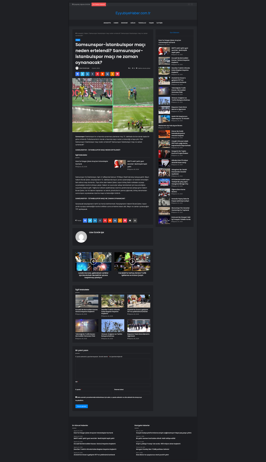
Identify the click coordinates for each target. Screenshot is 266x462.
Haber (116, 23)
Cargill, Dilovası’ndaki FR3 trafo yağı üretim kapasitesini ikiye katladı (181, 143)
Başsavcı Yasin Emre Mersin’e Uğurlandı (138, 335)
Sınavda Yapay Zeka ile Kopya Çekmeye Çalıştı (180, 200)
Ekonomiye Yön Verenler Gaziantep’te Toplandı (181, 209)
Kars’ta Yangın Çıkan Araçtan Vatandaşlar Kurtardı (170, 41)
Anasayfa (107, 23)
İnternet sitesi (119, 389)
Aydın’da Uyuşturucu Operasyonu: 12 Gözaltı (180, 117)
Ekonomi (124, 23)
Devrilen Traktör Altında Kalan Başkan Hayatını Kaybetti (110, 312)
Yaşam (151, 23)
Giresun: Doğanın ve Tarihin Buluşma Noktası (111, 335)
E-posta (78, 389)
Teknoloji (142, 23)
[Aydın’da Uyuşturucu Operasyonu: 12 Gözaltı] (164, 119)
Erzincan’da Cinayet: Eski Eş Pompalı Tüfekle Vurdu (181, 218)
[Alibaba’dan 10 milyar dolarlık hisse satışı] (164, 163)
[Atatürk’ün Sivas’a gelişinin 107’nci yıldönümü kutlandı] (138, 301)
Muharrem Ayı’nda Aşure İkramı (170, 126)
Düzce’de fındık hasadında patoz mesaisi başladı (178, 133)
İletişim (159, 23)
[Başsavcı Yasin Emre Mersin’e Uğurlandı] (138, 325)
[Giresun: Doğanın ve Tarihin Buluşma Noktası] (112, 325)
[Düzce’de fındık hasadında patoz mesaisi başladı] (164, 134)
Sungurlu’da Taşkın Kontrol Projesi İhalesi (180, 152)
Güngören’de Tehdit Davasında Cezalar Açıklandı (179, 172)
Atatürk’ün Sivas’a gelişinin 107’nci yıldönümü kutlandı (137, 311)
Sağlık (133, 23)
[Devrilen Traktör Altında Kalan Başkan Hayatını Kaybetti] (112, 301)
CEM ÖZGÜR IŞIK (84, 68)
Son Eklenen (174, 33)
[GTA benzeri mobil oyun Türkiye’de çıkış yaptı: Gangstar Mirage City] (164, 182)
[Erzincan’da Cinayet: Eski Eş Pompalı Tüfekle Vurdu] (164, 220)
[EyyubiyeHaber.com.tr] (133, 13)
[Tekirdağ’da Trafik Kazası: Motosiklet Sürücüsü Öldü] (86, 325)
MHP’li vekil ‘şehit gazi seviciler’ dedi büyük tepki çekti (137, 164)
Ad (76, 382)
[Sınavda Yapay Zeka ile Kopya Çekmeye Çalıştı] (164, 201)
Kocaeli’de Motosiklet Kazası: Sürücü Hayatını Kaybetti (124, 4)
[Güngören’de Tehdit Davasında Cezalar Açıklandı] (164, 172)
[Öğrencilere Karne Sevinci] (164, 192)
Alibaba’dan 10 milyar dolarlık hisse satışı (180, 161)
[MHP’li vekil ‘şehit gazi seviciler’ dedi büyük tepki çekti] (120, 164)
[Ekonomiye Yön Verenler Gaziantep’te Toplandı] (164, 211)
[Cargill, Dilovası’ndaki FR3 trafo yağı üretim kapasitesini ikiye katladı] (164, 144)
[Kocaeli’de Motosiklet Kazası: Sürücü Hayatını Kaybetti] (86, 301)
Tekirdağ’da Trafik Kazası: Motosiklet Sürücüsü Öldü (85, 335)
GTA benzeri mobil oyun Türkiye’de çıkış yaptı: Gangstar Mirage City (181, 181)
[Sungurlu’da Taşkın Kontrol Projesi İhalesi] (164, 154)
